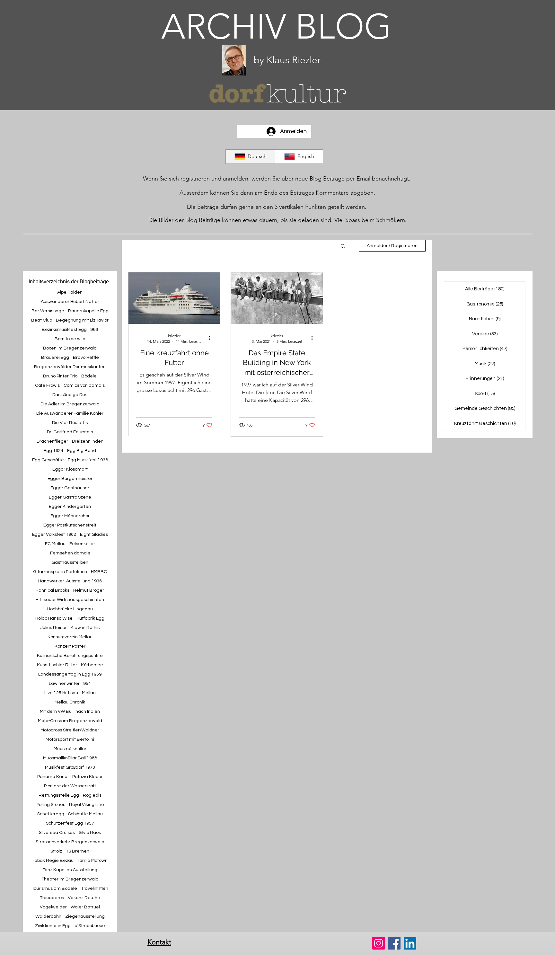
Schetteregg (50, 814)
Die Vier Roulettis (70, 422)
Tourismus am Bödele (54, 888)
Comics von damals (84, 385)
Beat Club (41, 320)
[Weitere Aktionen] (211, 338)
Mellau (89, 693)
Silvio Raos (90, 832)
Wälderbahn (48, 916)
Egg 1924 (53, 450)
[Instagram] (378, 943)
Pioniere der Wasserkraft (70, 786)
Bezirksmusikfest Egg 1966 (70, 329)
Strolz (56, 851)
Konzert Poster (70, 646)
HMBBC (99, 572)
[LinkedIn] (410, 943)
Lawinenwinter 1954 (70, 683)
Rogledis (92, 795)
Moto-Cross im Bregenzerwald (70, 721)
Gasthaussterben (69, 562)
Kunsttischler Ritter (57, 665)
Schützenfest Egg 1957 (70, 823)
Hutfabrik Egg (90, 618)
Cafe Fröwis (47, 385)
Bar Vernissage (47, 311)
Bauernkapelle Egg (88, 311)
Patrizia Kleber (87, 776)
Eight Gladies (94, 534)
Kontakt (159, 942)
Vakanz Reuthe (84, 898)
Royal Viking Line (86, 804)
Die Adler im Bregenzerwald (70, 404)
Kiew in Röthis (85, 627)
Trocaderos (52, 898)
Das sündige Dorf (70, 395)
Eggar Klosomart (70, 469)
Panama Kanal (52, 776)
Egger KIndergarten (70, 506)
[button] (343, 246)
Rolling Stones (50, 804)
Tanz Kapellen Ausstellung (70, 870)
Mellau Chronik (70, 702)
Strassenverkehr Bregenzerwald (70, 842)
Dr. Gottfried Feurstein (70, 432)
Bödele (89, 376)
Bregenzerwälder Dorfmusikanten (70, 367)
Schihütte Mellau (85, 814)
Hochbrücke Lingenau (70, 609)
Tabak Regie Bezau (53, 860)
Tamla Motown (92, 860)
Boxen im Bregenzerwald (70, 348)
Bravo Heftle (86, 357)
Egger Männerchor (70, 516)
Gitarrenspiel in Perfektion (60, 572)
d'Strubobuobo (90, 926)
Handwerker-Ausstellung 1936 (70, 581)
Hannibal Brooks (52, 590)
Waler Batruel (85, 907)
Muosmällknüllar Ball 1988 (70, 758)
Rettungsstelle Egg (59, 795)
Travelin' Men (94, 888)
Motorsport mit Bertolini (70, 739)
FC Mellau (55, 544)
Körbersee (92, 665)
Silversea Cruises (57, 832)
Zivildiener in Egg (53, 926)
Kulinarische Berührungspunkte (70, 655)
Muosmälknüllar (70, 749)
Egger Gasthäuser (69, 488)
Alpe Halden (70, 292)
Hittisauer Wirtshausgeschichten (70, 599)
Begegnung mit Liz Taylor (82, 320)
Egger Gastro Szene (70, 497)
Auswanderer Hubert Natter (70, 301)
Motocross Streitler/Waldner (69, 730)
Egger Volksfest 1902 (54, 534)
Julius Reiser (53, 627)
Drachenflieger (52, 441)
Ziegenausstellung (85, 916)
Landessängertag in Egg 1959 (69, 674)
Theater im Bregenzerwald (70, 879)
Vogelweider (53, 907)
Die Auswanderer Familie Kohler (69, 413)
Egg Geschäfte (48, 460)
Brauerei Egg (55, 357)
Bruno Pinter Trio (60, 376)
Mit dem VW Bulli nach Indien (70, 711)
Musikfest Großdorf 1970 (70, 767)
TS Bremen (77, 851)
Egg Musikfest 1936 (88, 460)
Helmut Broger (88, 590)
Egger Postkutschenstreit (69, 525)
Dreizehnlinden (87, 441)
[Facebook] (394, 943)
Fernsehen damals (70, 553)
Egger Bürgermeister (70, 478)
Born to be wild (70, 339)
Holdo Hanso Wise (54, 618)
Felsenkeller (82, 544)
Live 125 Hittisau (61, 693)
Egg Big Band (81, 450)
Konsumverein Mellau (70, 637)
